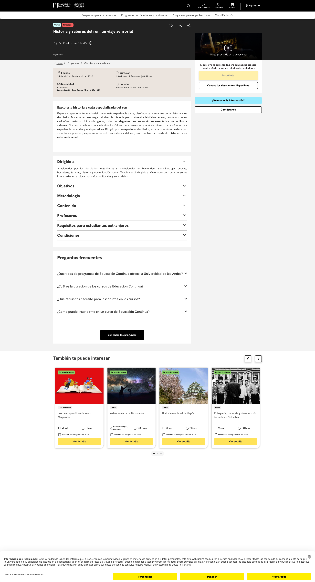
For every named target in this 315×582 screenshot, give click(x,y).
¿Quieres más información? (228, 100)
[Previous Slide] (248, 358)
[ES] (253, 6)
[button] (189, 25)
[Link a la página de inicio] (58, 63)
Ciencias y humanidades (97, 63)
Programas (73, 63)
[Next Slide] (258, 358)
